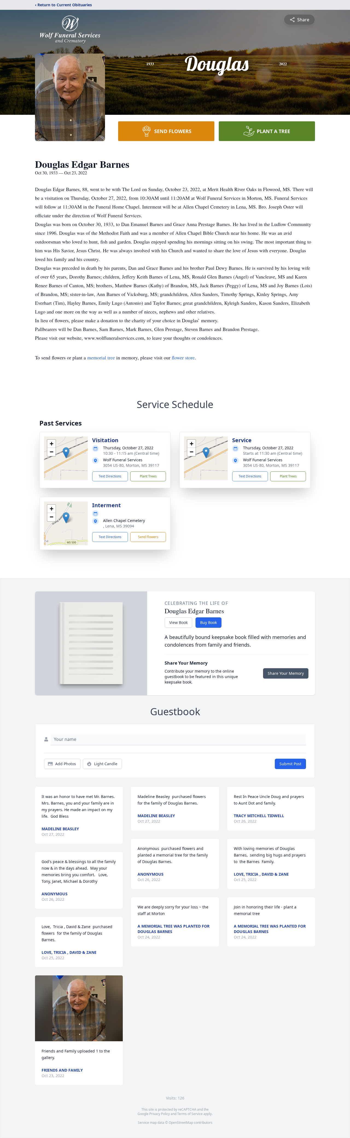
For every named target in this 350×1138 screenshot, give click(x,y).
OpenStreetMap (181, 1122)
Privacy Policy (159, 1113)
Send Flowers (148, 537)
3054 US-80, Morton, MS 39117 (131, 465)
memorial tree (101, 357)
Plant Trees (148, 476)
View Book (178, 622)
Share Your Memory (286, 673)
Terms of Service (190, 1113)
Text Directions (110, 476)
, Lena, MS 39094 (118, 526)
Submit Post (290, 763)
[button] (66, 452)
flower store (183, 357)
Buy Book (208, 622)
